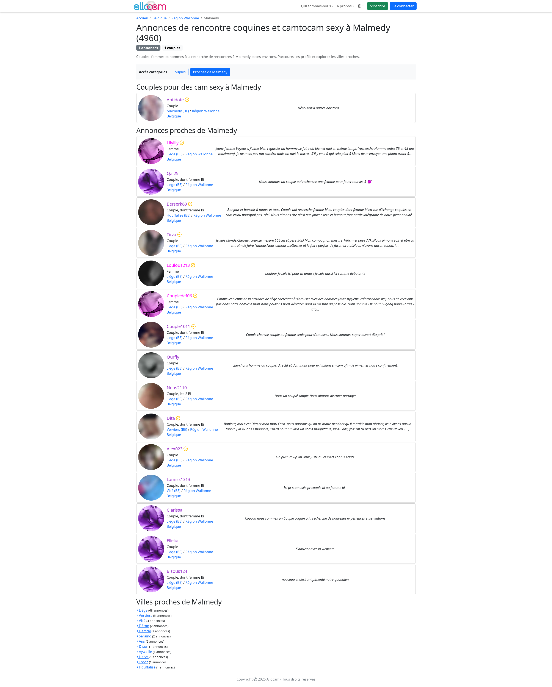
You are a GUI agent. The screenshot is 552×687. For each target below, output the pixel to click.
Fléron (143, 625)
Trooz (143, 662)
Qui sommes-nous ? (317, 6)
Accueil (142, 18)
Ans (141, 641)
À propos (344, 6)
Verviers (145, 615)
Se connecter (403, 6)
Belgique (159, 18)
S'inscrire (377, 6)
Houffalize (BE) (178, 215)
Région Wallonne (185, 18)
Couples (179, 72)
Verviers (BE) (177, 429)
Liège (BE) (174, 154)
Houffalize (146, 667)
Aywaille (145, 651)
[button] (360, 6)
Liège (142, 610)
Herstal (144, 631)
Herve (143, 656)
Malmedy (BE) (178, 111)
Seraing (144, 636)
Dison (143, 646)
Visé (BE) (173, 490)
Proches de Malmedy (210, 72)
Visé (142, 620)
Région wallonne (199, 154)
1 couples (172, 47)
